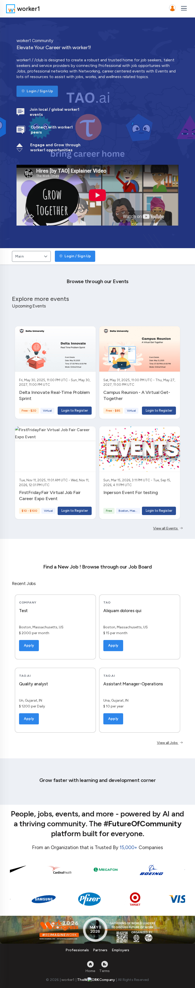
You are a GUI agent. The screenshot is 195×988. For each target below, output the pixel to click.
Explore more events (40, 298)
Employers (120, 950)
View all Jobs (167, 743)
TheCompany (96, 980)
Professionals (77, 950)
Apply (29, 645)
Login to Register (74, 410)
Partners (100, 950)
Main (19, 256)
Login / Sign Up (39, 91)
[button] (172, 9)
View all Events (165, 528)
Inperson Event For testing (130, 492)
